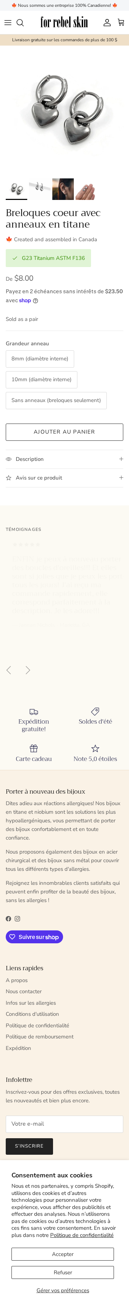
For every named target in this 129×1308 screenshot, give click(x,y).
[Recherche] (24, 23)
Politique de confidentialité (82, 1235)
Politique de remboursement (39, 1036)
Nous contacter (24, 991)
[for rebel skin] (64, 22)
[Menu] (8, 23)
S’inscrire (29, 1146)
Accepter (62, 1254)
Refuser (63, 1272)
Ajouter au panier (64, 431)
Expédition (18, 1048)
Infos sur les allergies (31, 1002)
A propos (17, 980)
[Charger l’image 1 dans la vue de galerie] (64, 110)
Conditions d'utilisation (32, 1014)
